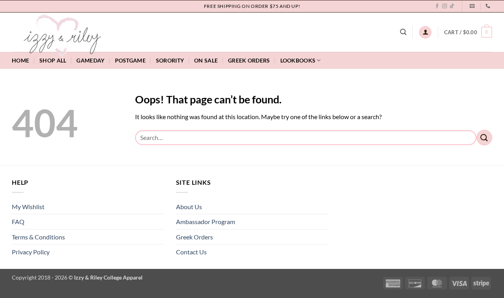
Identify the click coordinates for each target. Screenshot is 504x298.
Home (20, 60)
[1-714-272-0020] (488, 6)
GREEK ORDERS (249, 60)
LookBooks (298, 60)
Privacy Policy (31, 252)
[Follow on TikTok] (452, 6)
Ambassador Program (205, 221)
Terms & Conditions (38, 237)
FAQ (18, 221)
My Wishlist (28, 206)
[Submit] (484, 137)
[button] (403, 32)
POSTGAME (130, 60)
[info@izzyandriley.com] (473, 6)
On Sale (206, 60)
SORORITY (170, 60)
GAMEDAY (90, 60)
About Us (189, 206)
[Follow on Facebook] (437, 6)
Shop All (52, 60)
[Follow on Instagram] (444, 6)
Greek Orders (194, 237)
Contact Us (191, 252)
